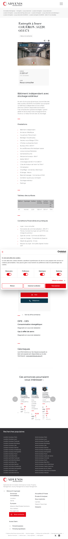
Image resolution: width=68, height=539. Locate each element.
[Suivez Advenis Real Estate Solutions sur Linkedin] (59, 535)
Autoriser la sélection (34, 286)
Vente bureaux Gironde (42, 458)
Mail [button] (35, 295)
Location (13, 498)
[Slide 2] (33, 63)
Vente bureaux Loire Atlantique (44, 464)
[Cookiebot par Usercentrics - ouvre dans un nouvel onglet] (59, 252)
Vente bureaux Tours (41, 454)
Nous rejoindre (40, 499)
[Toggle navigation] (61, 3)
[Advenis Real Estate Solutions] (12, 4)
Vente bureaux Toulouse (42, 441)
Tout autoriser (56, 286)
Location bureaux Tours (10, 454)
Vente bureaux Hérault (42, 472)
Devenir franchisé (41, 504)
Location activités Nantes (10, 464)
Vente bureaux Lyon (41, 439)
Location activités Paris (10, 456)
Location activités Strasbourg (12, 466)
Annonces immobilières (14, 494)
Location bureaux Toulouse (11, 441)
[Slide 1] (32, 63)
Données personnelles (56, 533)
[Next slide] (53, 399)
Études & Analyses (41, 496)
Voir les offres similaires (32, 315)
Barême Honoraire (12, 535)
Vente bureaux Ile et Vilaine (43, 468)
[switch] (25, 274)
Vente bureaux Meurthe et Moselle (45, 470)
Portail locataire (17, 526)
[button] (45, 40)
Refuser (12, 286)
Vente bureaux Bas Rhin (42, 462)
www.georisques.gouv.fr (34, 356)
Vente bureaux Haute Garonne (44, 466)
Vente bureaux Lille (41, 445)
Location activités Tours (10, 470)
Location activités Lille (10, 462)
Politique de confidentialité (42, 533)
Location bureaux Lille (10, 445)
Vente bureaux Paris (41, 437)
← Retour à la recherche (26, 36)
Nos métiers (14, 508)
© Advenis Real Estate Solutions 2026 (15, 533)
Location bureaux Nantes (10, 447)
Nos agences (14, 511)
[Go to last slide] (15, 399)
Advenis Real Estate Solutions (20, 506)
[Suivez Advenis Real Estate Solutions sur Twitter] (55, 535)
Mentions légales (30, 533)
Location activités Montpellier (12, 468)
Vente (12, 501)
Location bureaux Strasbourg (12, 449)
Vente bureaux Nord (41, 460)
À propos (13, 503)
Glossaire (38, 507)
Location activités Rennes (11, 472)
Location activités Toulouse (11, 458)
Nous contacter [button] (19, 514)
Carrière (37, 502)
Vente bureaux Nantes (41, 447)
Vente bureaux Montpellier (43, 451)
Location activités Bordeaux (11, 460)
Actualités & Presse (41, 493)
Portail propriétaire (18, 529)
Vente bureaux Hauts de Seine (44, 456)
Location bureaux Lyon (10, 439)
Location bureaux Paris (10, 437)
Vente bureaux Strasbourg (43, 449)
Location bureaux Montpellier (12, 451)
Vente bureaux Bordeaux (42, 443)
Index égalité (40, 535)
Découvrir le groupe (13, 491)
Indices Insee (22, 535)
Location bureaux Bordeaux (11, 443)
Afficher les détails (57, 280)
